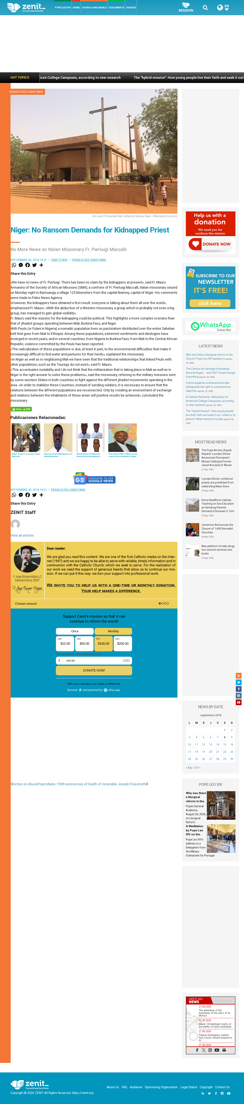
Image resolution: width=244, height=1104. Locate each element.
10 (189, 744)
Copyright (206, 1087)
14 (217, 744)
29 (224, 759)
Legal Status (188, 1087)
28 (217, 759)
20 (210, 751)
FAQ (124, 1087)
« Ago (189, 767)
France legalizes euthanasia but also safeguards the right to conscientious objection (208, 386)
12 (203, 744)
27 (210, 759)
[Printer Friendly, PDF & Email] (21, 409)
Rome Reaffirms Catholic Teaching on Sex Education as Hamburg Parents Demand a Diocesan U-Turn (217, 506)
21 (217, 751)
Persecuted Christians (26, 92)
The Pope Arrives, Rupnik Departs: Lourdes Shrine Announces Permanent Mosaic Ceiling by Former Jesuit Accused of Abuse (216, 458)
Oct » (197, 767)
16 (231, 744)
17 (189, 751)
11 (196, 744)
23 (231, 751)
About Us (113, 1087)
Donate (131, 7)
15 (224, 744)
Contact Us (222, 1087)
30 (231, 759)
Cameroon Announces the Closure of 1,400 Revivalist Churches (217, 528)
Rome (76, 7)
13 (210, 744)
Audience (136, 1087)
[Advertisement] (122, 43)
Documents (116, 7)
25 (196, 759)
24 (189, 759)
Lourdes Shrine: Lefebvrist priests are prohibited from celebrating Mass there (217, 482)
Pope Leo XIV (63, 7)
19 (203, 751)
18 (196, 751)
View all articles (22, 535)
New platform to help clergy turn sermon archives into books (218, 550)
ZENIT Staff (59, 259)
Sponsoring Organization (161, 1087)
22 (224, 751)
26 (203, 759)
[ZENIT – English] (30, 7)
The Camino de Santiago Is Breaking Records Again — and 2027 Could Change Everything (210, 372)
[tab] (198, 1000)
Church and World (94, 7)
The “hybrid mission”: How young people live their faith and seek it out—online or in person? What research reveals (210, 415)
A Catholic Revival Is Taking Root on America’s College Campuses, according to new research (210, 400)
